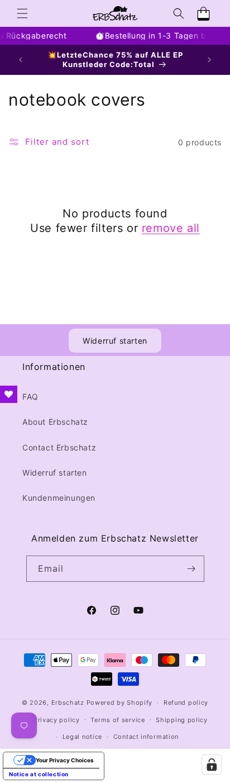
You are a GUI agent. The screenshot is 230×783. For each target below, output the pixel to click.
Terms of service (117, 720)
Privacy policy (56, 720)
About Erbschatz (55, 421)
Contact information (146, 737)
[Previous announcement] (20, 60)
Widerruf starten (115, 340)
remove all (171, 228)
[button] (22, 13)
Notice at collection (39, 774)
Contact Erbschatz (59, 447)
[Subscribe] (191, 569)
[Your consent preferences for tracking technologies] (211, 764)
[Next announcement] (209, 60)
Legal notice (82, 737)
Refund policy (186, 702)
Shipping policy (182, 720)
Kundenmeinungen (58, 497)
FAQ (30, 396)
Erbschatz (67, 702)
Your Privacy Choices (65, 760)
